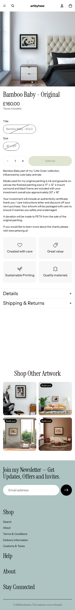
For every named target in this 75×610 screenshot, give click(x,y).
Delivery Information (15, 540)
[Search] (12, 6)
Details (10, 293)
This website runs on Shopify (47, 604)
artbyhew (26, 604)
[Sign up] (66, 490)
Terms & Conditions (15, 534)
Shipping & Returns (23, 303)
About (7, 528)
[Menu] (4, 5)
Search (7, 522)
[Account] (62, 6)
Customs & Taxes (14, 546)
